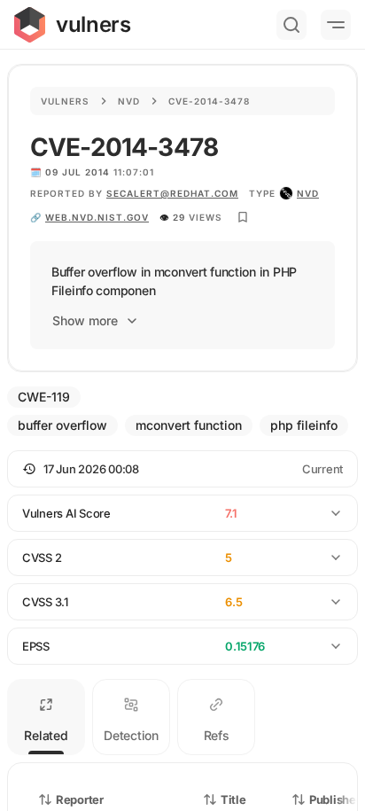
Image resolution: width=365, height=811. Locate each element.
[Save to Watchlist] (242, 217)
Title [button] (233, 799)
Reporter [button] (80, 799)
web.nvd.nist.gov (97, 217)
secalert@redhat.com (172, 193)
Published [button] (335, 799)
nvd (308, 193)
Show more (85, 320)
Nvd (129, 101)
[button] (182, 468)
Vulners (65, 101)
